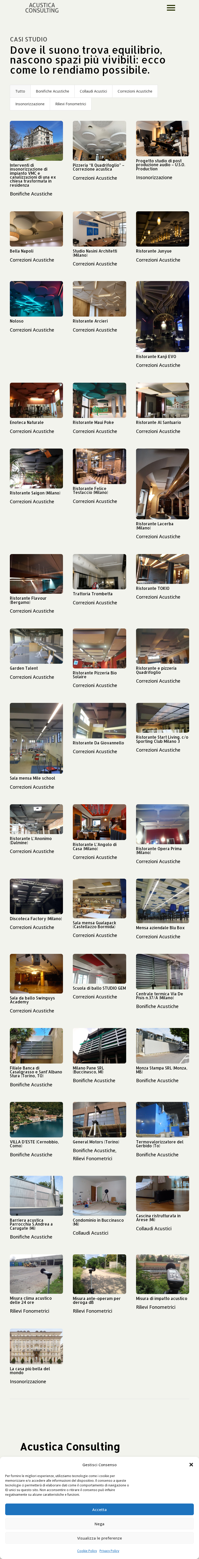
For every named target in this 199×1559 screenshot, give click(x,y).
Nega (99, 1523)
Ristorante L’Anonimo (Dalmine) (31, 840)
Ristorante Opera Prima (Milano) (159, 850)
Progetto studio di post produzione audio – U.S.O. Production (160, 164)
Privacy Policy (109, 1551)
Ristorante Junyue (154, 251)
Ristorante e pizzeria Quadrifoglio (156, 670)
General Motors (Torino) (96, 1141)
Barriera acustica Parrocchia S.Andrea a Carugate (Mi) (31, 1224)
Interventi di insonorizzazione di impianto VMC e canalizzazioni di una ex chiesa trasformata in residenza (33, 175)
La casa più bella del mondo (30, 1370)
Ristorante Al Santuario (158, 422)
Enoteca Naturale (27, 422)
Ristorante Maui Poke (93, 422)
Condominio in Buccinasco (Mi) (98, 1222)
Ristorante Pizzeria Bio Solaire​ (95, 674)
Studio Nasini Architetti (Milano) (95, 252)
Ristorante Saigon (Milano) (35, 492)
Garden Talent (24, 668)
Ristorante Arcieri (90, 321)
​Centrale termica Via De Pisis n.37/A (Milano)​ (159, 995)
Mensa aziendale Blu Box (160, 927)
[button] (191, 1464)
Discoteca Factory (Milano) (36, 918)
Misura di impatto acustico (161, 1298)
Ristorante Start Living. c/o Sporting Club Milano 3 (162, 739)
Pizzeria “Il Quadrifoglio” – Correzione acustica (98, 167)
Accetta (99, 1509)
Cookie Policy (87, 1551)
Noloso (17, 321)
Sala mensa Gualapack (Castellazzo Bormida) (94, 924)
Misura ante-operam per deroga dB (97, 1300)
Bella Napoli (21, 251)
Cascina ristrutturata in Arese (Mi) (158, 1217)
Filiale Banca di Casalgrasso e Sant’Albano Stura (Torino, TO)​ (36, 1072)
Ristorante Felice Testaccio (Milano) (90, 490)
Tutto (20, 91)
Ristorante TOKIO (152, 588)
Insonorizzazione (30, 103)
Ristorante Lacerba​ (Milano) (155, 525)
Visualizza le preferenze (99, 1538)
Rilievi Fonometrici (70, 103)
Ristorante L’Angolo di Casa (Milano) (95, 846)
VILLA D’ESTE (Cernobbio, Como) (34, 1143)
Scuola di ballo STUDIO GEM (99, 988)
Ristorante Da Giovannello (98, 742)
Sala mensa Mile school (32, 778)
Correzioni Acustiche (135, 91)
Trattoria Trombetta (93, 593)
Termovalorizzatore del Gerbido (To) (159, 1143)
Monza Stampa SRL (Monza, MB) (161, 1069)
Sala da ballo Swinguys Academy (32, 999)
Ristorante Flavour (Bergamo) (28, 600)
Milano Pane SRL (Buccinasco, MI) (88, 1069)
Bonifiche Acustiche (52, 91)
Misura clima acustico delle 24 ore (31, 1300)
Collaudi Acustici (93, 91)
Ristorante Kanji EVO (156, 356)
